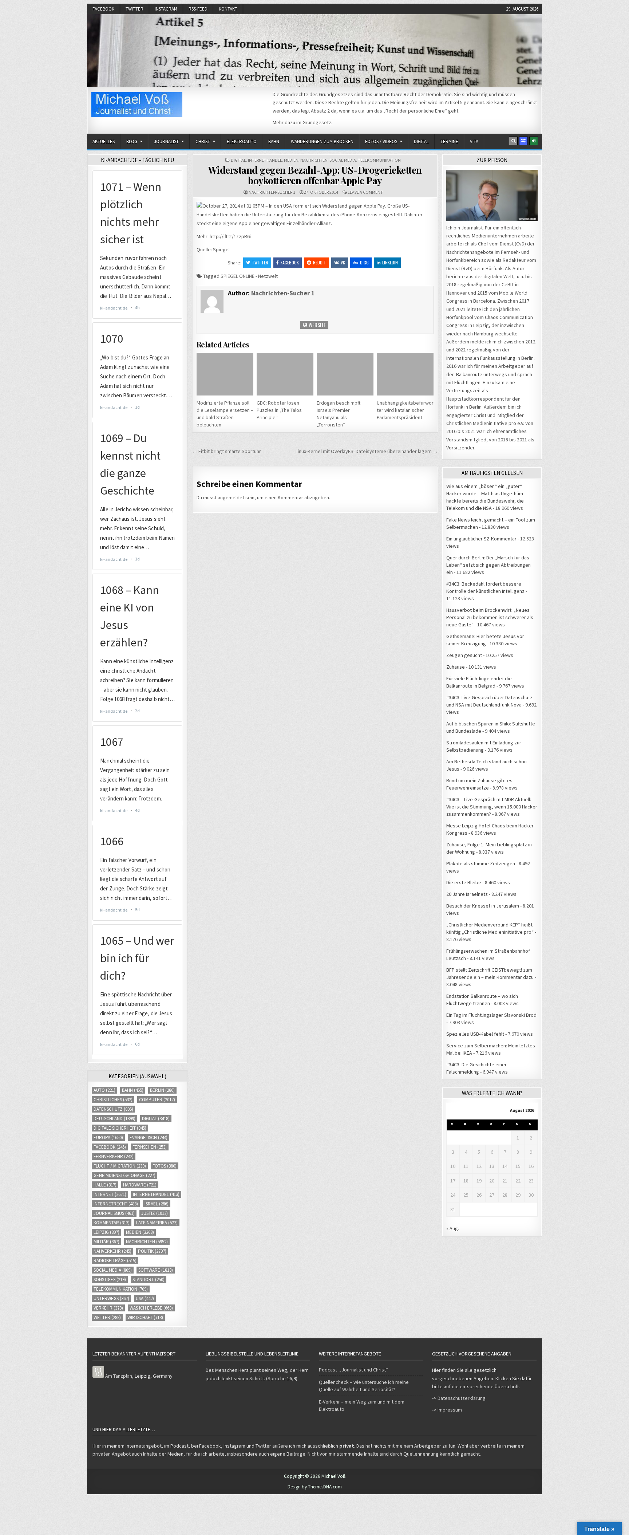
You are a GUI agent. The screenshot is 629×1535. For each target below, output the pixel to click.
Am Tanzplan (118, 1376)
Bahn (273, 141)
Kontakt (228, 9)
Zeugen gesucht (464, 655)
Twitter (134, 9)
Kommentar (112, 1223)
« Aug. (452, 1228)
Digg (364, 262)
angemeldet (231, 497)
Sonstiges (110, 1279)
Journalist (166, 141)
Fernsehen (149, 1147)
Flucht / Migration (120, 1166)
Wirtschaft (145, 1317)
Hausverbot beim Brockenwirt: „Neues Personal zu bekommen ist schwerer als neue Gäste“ (489, 617)
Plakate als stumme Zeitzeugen (480, 863)
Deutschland (114, 1118)
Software (155, 1270)
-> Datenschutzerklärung (459, 1398)
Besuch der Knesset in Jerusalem (482, 905)
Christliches (113, 1100)
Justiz (154, 1213)
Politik (152, 1251)
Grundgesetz (316, 122)
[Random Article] (523, 141)
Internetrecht (116, 1204)
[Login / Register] (533, 141)
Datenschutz (113, 1109)
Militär (106, 1242)
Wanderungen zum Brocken (322, 141)
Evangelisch (148, 1137)
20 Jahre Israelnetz (467, 894)
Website (317, 324)
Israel (157, 1204)
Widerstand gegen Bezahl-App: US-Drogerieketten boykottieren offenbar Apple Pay (315, 175)
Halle (105, 1185)
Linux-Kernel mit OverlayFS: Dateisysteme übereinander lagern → (367, 451)
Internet (110, 1194)
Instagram (166, 9)
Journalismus (114, 1213)
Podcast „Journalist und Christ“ (353, 1369)
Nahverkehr (112, 1251)
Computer (157, 1100)
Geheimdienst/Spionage (124, 1175)
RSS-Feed (198, 9)
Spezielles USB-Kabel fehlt (475, 1034)
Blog (131, 141)
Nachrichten (314, 160)
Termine (449, 141)
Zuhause (455, 667)
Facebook (103, 9)
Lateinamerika (157, 1223)
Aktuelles (103, 141)
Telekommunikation (379, 160)
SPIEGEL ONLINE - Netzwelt (249, 276)
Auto (104, 1090)
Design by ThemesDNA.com (315, 1487)
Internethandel (265, 160)
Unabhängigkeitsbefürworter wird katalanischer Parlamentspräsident (405, 410)
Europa (108, 1137)
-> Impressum (447, 1409)
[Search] (513, 141)
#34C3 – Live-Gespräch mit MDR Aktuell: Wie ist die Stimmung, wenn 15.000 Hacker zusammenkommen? (491, 806)
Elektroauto (242, 141)
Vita (474, 141)
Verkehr (108, 1308)
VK (343, 262)
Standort (148, 1279)
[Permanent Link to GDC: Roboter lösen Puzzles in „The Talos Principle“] (285, 374)
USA (145, 1298)
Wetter (107, 1317)
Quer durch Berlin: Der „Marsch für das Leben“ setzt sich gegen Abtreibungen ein (488, 564)
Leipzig (106, 1232)
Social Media (342, 160)
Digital (421, 141)
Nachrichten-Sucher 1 (272, 192)
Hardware (140, 1185)
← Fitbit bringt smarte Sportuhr (226, 451)
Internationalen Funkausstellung (480, 358)
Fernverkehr (114, 1156)
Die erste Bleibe (463, 882)
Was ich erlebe (151, 1308)
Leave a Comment (365, 192)
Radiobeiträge (115, 1260)
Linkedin (390, 262)
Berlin (162, 1090)
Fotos (165, 1166)
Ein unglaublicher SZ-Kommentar (481, 538)
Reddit (319, 262)
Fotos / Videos (381, 141)
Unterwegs (111, 1298)
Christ (202, 141)
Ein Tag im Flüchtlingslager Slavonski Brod (491, 1015)
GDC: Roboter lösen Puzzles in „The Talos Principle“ (279, 410)
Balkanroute (469, 374)
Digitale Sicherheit (120, 1128)
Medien (291, 160)
